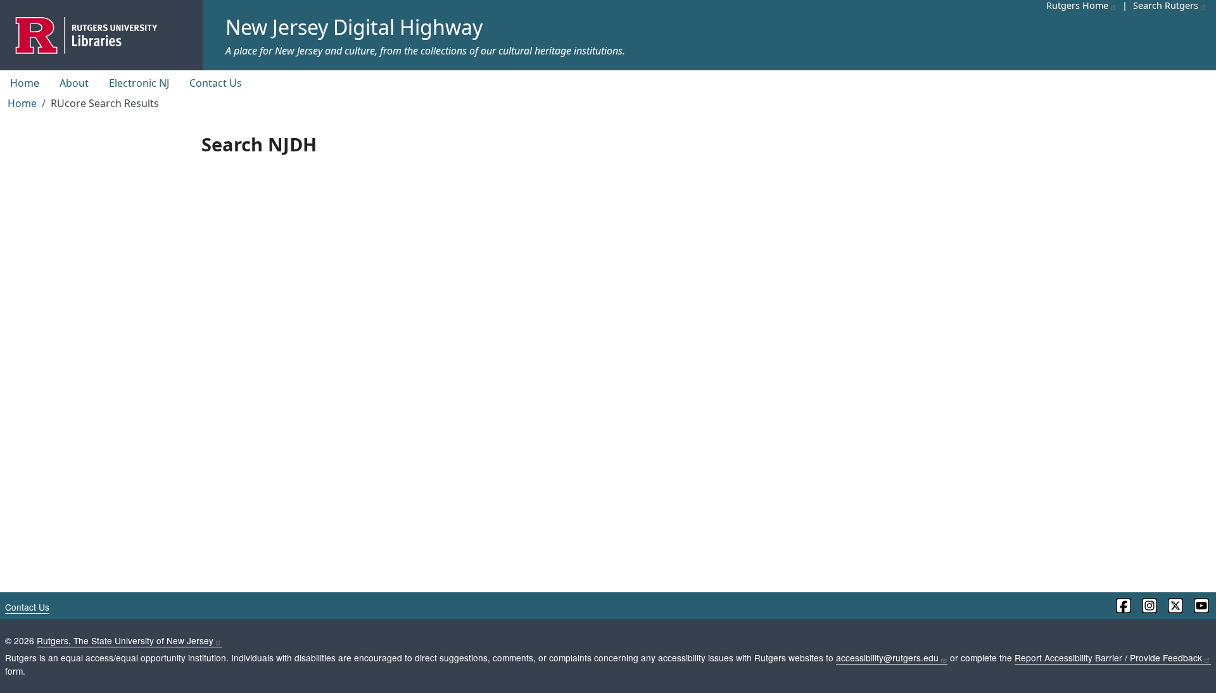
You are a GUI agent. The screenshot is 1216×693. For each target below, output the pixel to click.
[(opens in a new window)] (1122, 605)
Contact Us (215, 83)
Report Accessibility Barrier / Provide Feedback (1108, 657)
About (74, 83)
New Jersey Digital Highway (354, 27)
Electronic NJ (139, 83)
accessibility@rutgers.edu (887, 657)
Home (24, 83)
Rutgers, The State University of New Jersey (125, 640)
